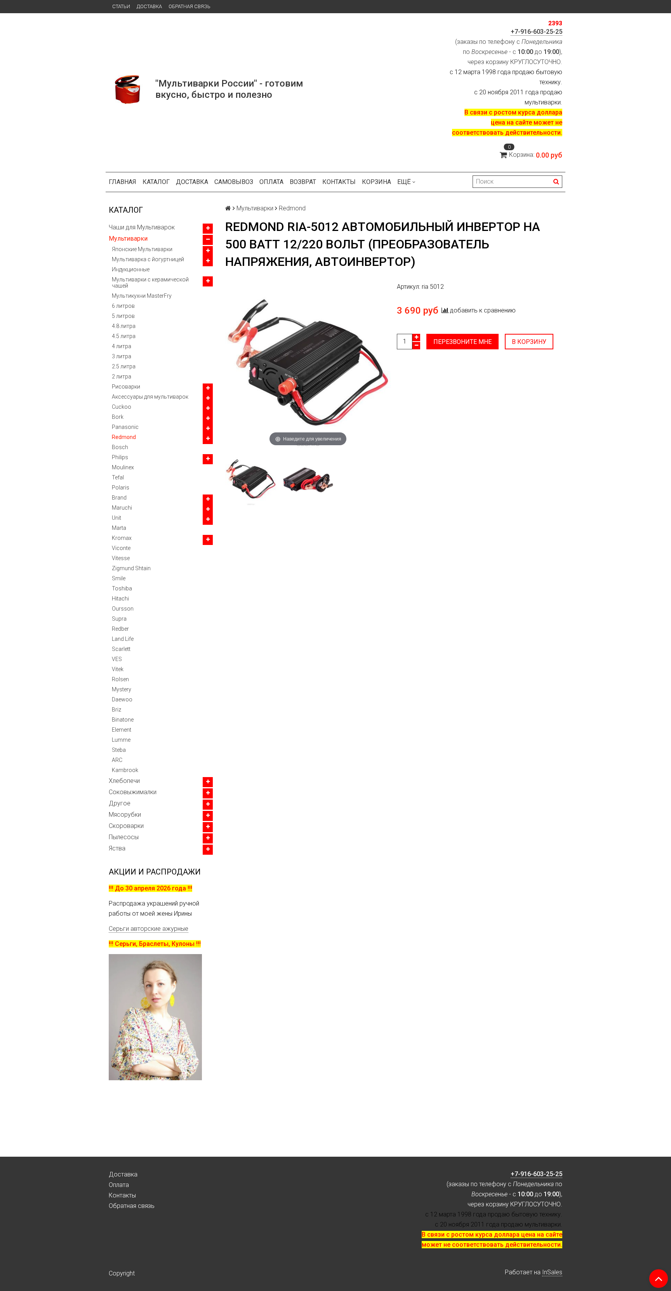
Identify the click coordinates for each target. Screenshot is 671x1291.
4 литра (121, 346)
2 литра (121, 376)
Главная (122, 182)
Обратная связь (189, 6)
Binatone (123, 720)
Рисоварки (126, 386)
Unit (116, 518)
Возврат (303, 182)
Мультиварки (128, 238)
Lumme (121, 740)
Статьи (121, 6)
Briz (116, 709)
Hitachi (120, 598)
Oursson (123, 609)
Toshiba (122, 588)
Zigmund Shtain (131, 568)
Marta (119, 528)
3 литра (121, 356)
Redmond (124, 437)
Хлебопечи (124, 780)
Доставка (149, 6)
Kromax (122, 538)
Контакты (339, 182)
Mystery (121, 689)
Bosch (120, 447)
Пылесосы (124, 837)
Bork (117, 417)
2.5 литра (124, 366)
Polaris (120, 487)
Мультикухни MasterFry (142, 296)
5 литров (123, 316)
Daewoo (122, 699)
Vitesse (121, 558)
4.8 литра (124, 326)
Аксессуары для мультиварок (150, 397)
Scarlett (121, 649)
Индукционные (130, 269)
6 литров (123, 306)
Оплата (271, 182)
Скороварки (126, 825)
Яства (117, 848)
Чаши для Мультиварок (142, 227)
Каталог (156, 182)
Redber (120, 629)
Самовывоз (233, 182)
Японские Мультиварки (142, 249)
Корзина (376, 182)
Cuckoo (121, 407)
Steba (119, 750)
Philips (120, 457)
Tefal (118, 477)
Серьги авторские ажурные (148, 928)
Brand (119, 498)
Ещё (404, 182)
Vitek (117, 669)
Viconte (121, 548)
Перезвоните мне (462, 341)
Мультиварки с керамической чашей (150, 282)
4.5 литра (124, 336)
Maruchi (122, 508)
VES (117, 659)
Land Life (123, 639)
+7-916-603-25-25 (536, 31)
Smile (118, 578)
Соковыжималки (132, 792)
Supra (119, 619)
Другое (119, 803)
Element (121, 730)
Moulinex (123, 467)
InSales (552, 1272)
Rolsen (120, 679)
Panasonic (125, 427)
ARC (117, 760)
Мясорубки (125, 814)
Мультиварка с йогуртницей (148, 259)
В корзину (529, 341)
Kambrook (125, 770)
